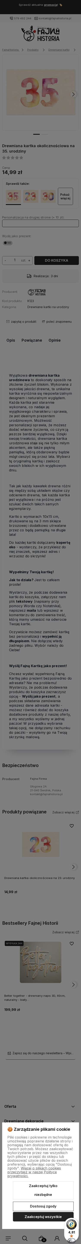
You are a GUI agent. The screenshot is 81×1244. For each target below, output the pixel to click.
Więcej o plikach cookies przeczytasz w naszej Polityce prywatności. (34, 1172)
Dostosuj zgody (43, 1206)
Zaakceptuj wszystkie (43, 1217)
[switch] (71, 1240)
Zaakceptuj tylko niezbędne (43, 1190)
